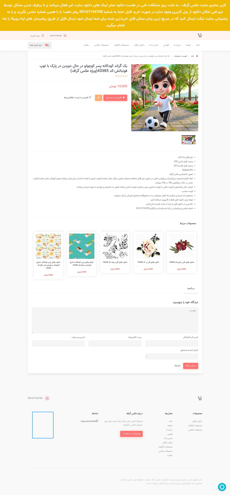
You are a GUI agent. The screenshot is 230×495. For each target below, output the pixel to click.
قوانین (166, 45)
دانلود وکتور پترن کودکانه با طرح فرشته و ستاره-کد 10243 (82, 264)
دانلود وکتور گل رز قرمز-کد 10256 (181, 262)
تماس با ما (153, 45)
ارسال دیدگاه (190, 365)
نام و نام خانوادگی (190, 337)
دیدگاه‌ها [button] (191, 288)
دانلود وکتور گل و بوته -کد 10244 (115, 262)
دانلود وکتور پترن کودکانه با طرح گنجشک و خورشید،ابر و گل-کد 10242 (48, 265)
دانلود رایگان (139, 45)
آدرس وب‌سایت (78, 337)
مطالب (86, 45)
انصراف (177, 365)
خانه (198, 45)
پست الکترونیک (134, 337)
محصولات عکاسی (101, 45)
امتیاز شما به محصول (189, 350)
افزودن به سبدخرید (114, 97)
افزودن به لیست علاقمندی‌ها (76, 97)
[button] (40, 45)
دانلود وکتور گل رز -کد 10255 (148, 262)
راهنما (188, 45)
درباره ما (177, 45)
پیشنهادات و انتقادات (131, 433)
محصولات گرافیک (121, 45)
